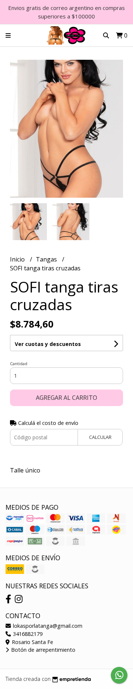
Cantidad (18, 363)
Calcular (100, 437)
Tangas (47, 259)
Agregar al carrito (66, 398)
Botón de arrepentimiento (42, 649)
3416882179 (26, 633)
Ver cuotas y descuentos (48, 343)
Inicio (18, 259)
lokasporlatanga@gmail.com (46, 625)
